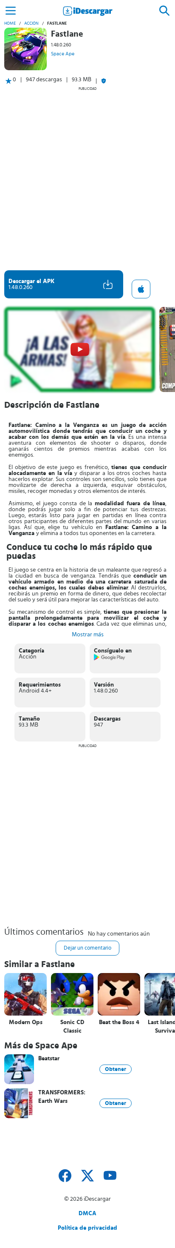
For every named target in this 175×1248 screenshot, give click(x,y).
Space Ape (62, 53)
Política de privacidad (87, 1228)
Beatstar (48, 1059)
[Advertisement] (87, 178)
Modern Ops (25, 1022)
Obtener (115, 1069)
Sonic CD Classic (72, 1026)
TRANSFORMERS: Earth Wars (61, 1097)
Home (10, 23)
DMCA (87, 1214)
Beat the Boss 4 (119, 1022)
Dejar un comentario (87, 948)
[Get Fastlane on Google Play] (110, 659)
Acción (31, 23)
